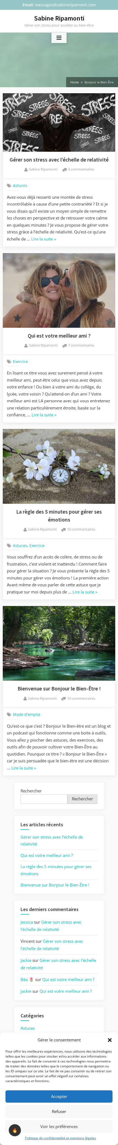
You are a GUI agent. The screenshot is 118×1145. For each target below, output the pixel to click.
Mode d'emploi (26, 714)
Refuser (59, 1111)
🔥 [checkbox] (15, 1130)
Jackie (26, 960)
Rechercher (31, 790)
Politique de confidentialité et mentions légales (60, 1138)
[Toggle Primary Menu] (59, 38)
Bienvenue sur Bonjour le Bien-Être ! (59, 688)
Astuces (20, 185)
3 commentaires (81, 169)
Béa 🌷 (27, 979)
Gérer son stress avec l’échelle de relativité (59, 159)
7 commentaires (81, 345)
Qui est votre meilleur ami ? (59, 335)
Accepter (59, 1096)
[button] (110, 1040)
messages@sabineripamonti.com (65, 4)
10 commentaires (81, 529)
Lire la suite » (43, 239)
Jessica (27, 922)
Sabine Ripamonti (59, 18)
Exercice (20, 361)
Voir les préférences (59, 1126)
